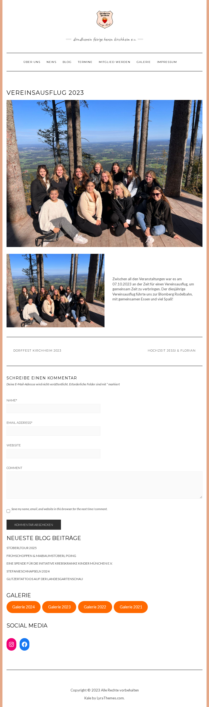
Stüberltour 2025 (22, 548)
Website (14, 445)
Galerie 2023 (59, 607)
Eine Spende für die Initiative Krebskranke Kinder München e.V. (60, 563)
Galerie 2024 (23, 607)
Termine (85, 62)
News (51, 62)
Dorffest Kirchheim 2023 (37, 350)
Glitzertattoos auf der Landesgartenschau (45, 579)
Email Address (19, 423)
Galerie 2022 (95, 607)
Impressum (167, 62)
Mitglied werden (114, 62)
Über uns (31, 62)
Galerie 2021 (131, 607)
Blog (67, 62)
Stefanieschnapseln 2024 (28, 571)
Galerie (144, 62)
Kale (87, 698)
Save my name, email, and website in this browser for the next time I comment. (59, 509)
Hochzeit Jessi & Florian (172, 350)
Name (12, 400)
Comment (14, 468)
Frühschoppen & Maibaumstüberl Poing (41, 556)
